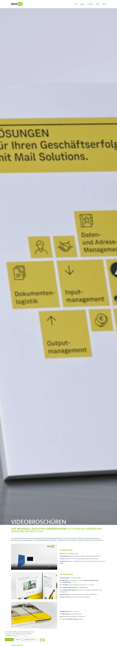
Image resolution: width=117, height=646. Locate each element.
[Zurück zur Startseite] (17, 4)
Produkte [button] (82, 4)
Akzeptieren (9, 639)
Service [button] (97, 4)
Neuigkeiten (90, 4)
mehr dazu (74, 582)
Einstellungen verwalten (29, 639)
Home (75, 4)
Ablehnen (18, 639)
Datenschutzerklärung (22, 635)
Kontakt (104, 4)
